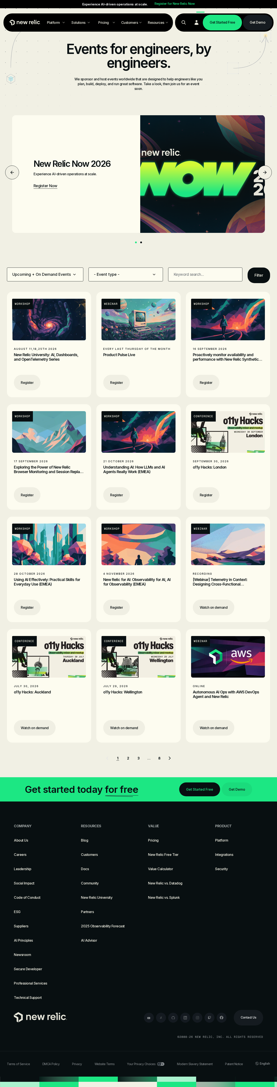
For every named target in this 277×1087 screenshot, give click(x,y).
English (265, 1063)
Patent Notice (234, 1064)
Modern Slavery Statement (195, 1064)
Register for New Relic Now (175, 4)
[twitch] (209, 1017)
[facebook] (221, 1017)
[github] (173, 1017)
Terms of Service (18, 1064)
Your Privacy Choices (141, 1064)
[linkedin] (185, 1017)
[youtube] (149, 1017)
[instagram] (197, 1017)
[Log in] (196, 22)
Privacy (77, 1064)
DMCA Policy (51, 1064)
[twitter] (161, 1017)
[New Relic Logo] (24, 22)
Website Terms (105, 1064)
